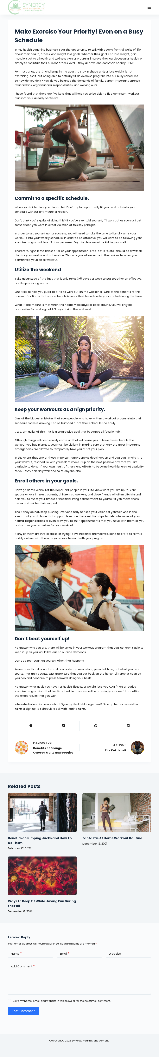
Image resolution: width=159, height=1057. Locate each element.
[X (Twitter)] (63, 726)
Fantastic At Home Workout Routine (112, 838)
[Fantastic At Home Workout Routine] (116, 812)
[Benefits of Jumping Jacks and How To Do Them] (42, 812)
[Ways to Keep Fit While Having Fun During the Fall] (42, 875)
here (18, 709)
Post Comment (23, 1011)
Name (16, 954)
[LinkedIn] (128, 726)
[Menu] (149, 7)
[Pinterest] (96, 726)
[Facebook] (31, 726)
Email (64, 954)
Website (115, 954)
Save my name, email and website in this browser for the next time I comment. (62, 1001)
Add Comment (23, 966)
